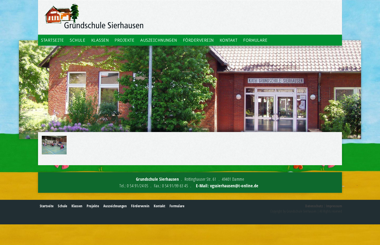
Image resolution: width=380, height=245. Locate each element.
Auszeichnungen (158, 40)
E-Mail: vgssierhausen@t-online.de (227, 186)
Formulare (255, 40)
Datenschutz (314, 206)
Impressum (334, 206)
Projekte (124, 40)
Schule (77, 40)
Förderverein (198, 40)
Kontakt (228, 40)
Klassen (100, 40)
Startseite (52, 40)
